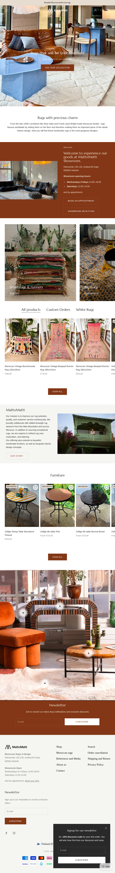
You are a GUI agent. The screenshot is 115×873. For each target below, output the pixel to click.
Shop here (14, 293)
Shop (59, 746)
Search (91, 746)
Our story (16, 456)
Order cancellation (98, 752)
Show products (91, 293)
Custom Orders (58, 310)
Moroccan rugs (64, 752)
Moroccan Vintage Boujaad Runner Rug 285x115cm (57, 368)
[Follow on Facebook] (6, 833)
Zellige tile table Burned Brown (90, 531)
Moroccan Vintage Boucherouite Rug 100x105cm (20, 368)
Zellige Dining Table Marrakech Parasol (19, 533)
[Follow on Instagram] (14, 833)
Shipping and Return (99, 758)
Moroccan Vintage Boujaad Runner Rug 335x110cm (92, 368)
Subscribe (81, 860)
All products (30, 310)
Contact (60, 770)
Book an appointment (81, 201)
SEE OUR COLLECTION (57, 68)
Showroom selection (81, 211)
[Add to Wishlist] (35, 322)
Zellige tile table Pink (50, 531)
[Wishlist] (12, 10)
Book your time (32, 781)
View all (57, 391)
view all (57, 557)
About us (61, 764)
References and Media (68, 758)
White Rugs (85, 310)
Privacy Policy (96, 764)
